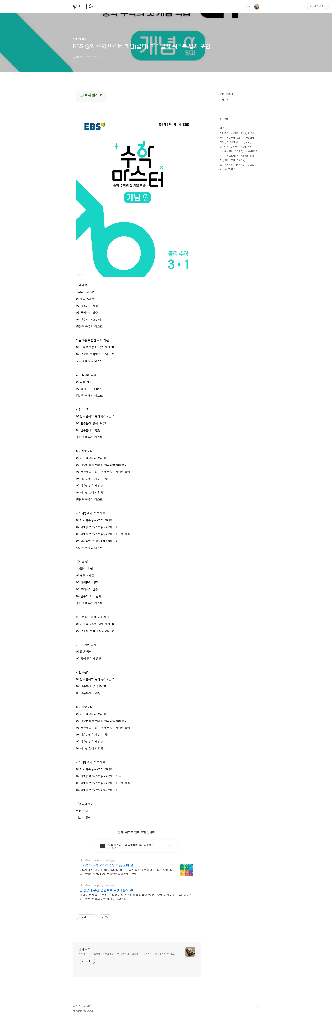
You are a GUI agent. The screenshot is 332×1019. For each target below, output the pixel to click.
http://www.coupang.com (94, 860)
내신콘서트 (239, 164)
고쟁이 (243, 133)
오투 (239, 137)
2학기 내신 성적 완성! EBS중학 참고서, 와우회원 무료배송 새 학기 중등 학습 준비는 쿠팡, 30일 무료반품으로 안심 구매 (126, 871)
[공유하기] (89, 917)
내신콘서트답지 (251, 151)
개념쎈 (251, 133)
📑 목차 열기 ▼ (91, 95)
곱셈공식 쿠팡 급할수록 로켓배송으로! (106, 890)
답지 (221, 155)
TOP (256, 1007)
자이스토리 (230, 160)
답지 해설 (224, 99)
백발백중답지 (248, 137)
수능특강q (224, 146)
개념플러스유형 (226, 151)
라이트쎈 (238, 151)
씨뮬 (221, 160)
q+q (248, 142)
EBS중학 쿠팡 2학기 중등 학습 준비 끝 (106, 865)
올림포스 (250, 164)
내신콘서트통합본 (227, 169)
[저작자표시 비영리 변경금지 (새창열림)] (117, 917)
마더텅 (222, 137)
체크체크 (244, 155)
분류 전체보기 (226, 94)
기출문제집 (224, 133)
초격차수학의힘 (226, 164)
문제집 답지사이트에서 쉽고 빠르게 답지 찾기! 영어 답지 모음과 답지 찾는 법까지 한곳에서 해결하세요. (127, 953)
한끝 (249, 146)
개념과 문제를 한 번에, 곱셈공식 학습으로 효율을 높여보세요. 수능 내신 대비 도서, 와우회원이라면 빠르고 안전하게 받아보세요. (136, 896)
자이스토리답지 (232, 155)
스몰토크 (235, 133)
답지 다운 (83, 6)
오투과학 (234, 146)
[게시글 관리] (93, 917)
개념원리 (240, 160)
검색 (248, 7)
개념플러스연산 (234, 142)
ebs (252, 155)
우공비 (243, 146)
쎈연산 (222, 142)
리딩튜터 (231, 137)
